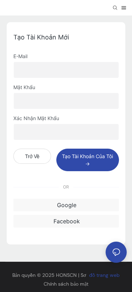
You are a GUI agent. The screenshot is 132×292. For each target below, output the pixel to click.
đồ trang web (104, 275)
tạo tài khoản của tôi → (87, 160)
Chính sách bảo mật (66, 284)
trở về (32, 156)
